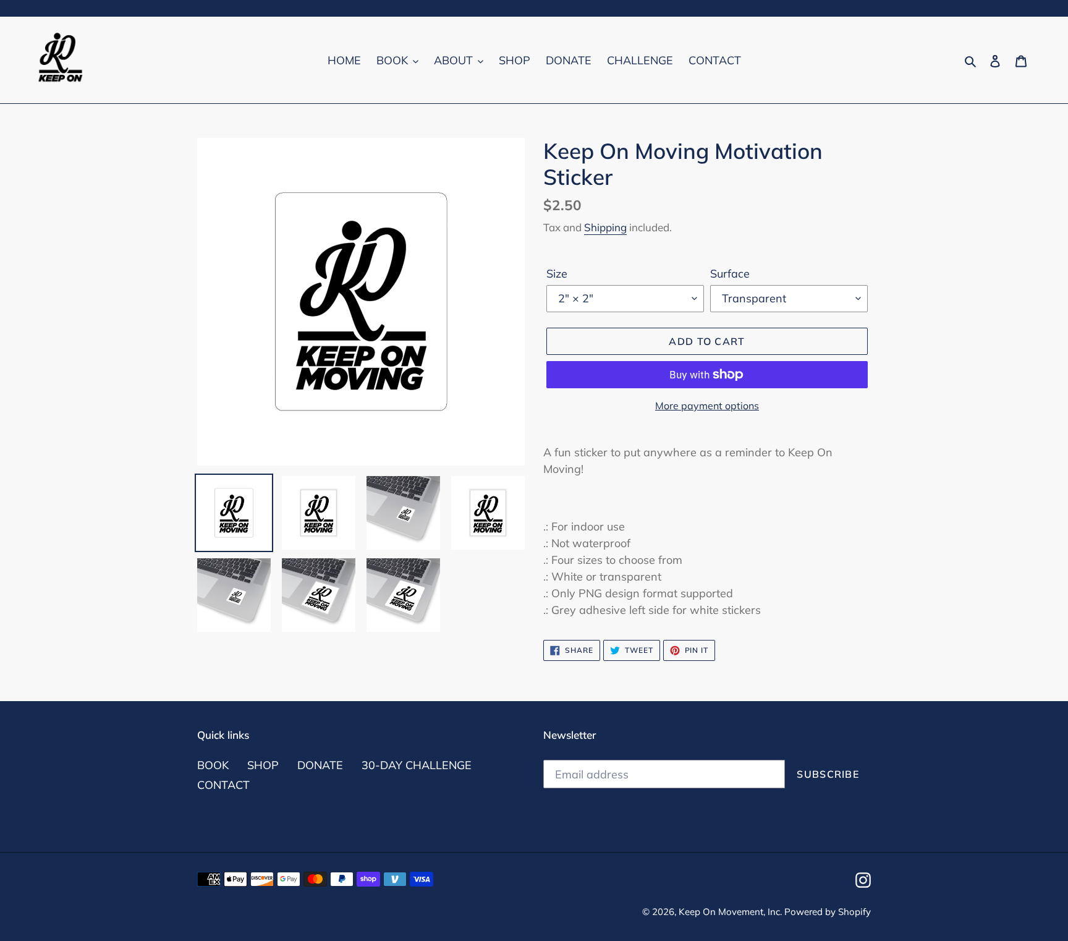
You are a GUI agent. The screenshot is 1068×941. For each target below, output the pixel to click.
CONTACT (223, 785)
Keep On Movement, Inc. (731, 912)
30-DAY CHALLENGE (417, 765)
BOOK (213, 765)
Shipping (605, 227)
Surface (730, 273)
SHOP (263, 765)
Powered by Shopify (827, 912)
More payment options (707, 405)
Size (556, 273)
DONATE (320, 765)
